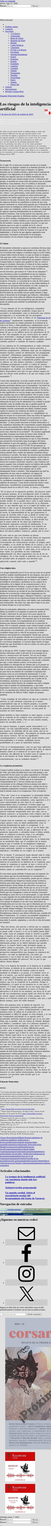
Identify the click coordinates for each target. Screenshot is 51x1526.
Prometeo (22, 1158)
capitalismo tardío (15, 1140)
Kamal (13, 57)
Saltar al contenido (7, 1)
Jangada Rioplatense (18, 54)
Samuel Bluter (37, 1161)
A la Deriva (15, 34)
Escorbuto (14, 52)
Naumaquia (15, 73)
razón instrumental (17, 1161)
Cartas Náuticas (16, 45)
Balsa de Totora (16, 38)
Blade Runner (25, 1138)
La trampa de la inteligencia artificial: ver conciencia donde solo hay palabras (25, 1179)
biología (16, 1138)
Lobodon (14, 68)
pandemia (13, 1156)
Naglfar (13, 71)
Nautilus (13, 75)
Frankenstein (10, 1149)
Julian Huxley (12, 1154)
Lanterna (14, 66)
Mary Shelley (23, 1154)
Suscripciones (11, 89)
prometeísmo (13, 1158)
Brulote (13, 43)
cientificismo (11, 1142)
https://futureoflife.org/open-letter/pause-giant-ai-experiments (21, 1115)
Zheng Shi (14, 84)
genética (18, 1149)
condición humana (23, 1142)
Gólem (25, 1149)
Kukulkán (14, 64)
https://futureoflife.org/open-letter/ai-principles (18, 1109)
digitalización (14, 1145)
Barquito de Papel (17, 40)
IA (17, 1151)
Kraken (13, 61)
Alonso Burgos (6, 1138)
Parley (13, 80)
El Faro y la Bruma (18, 50)
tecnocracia (10, 1163)
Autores (8, 87)
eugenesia (16, 1147)
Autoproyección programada (20, 1187)
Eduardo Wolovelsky (8, 96)
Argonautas (15, 36)
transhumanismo (35, 1163)
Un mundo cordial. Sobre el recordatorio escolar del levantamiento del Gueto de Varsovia (25, 1195)
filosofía (23, 1147)
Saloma (13, 82)
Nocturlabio (15, 78)
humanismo (11, 1151)
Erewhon (8, 1147)
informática (22, 1151)
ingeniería (31, 1151)
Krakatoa (14, 59)
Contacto (9, 29)
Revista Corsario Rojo (14, 91)
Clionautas (14, 47)
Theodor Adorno (21, 1163)
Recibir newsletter (34, 1314)
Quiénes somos (11, 27)
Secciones (9, 31)
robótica (28, 1161)
